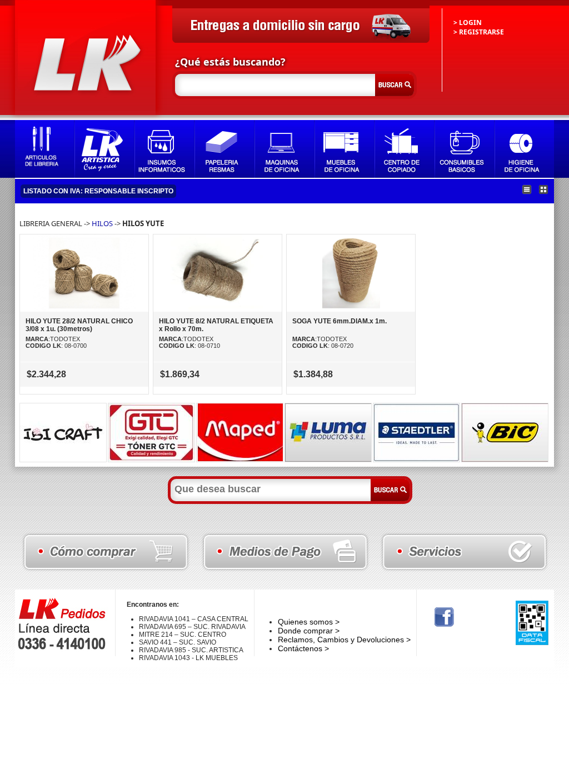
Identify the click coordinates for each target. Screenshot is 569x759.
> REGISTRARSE (478, 32)
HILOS (102, 223)
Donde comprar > (309, 630)
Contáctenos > (303, 648)
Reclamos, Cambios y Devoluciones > (344, 639)
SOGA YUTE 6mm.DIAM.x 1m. (339, 321)
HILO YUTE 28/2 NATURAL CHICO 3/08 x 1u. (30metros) (79, 325)
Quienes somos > (309, 621)
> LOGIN (467, 22)
